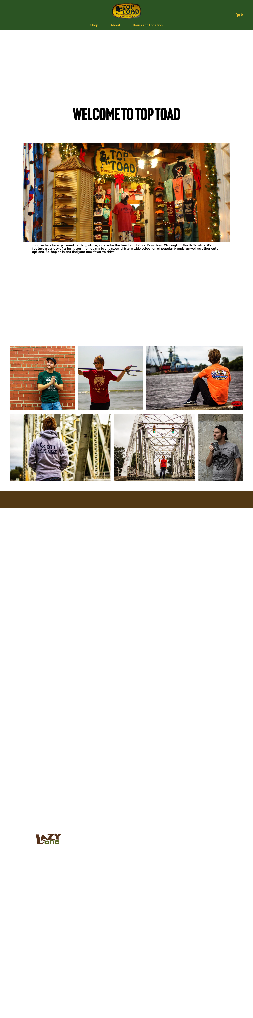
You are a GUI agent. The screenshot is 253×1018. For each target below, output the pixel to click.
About (115, 25)
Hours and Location (148, 25)
